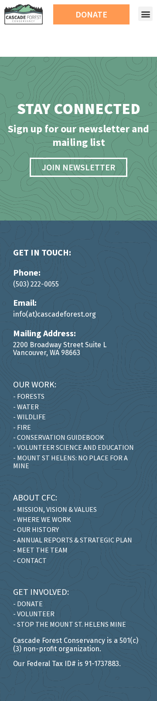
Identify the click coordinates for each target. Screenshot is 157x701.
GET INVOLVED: (41, 591)
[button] (145, 14)
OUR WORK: (34, 384)
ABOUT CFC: (35, 497)
